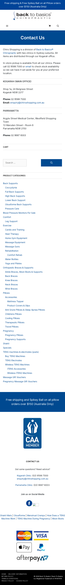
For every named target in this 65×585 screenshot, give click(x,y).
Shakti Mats (6, 515)
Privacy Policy (8, 581)
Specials (7, 347)
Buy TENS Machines (15, 356)
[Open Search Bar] (58, 25)
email (28, 66)
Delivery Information (17, 574)
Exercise (7, 225)
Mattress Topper (15, 301)
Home (4, 574)
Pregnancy (8, 331)
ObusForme (19, 515)
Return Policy (7, 576)
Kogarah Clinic (24, 475)
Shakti (6, 343)
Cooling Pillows (12, 318)
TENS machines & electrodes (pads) (21, 352)
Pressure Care (12, 208)
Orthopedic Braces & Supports (18, 267)
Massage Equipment (15, 242)
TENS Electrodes (13, 360)
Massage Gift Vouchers (14, 377)
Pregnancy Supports (15, 339)
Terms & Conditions (10, 578)
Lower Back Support (15, 200)
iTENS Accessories (16, 368)
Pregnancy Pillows (14, 335)
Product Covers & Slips (18, 305)
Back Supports (10, 183)
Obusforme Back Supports (18, 204)
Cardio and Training (14, 229)
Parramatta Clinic (23, 485)
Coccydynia (11, 187)
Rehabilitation (11, 250)
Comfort (7, 217)
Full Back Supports (14, 191)
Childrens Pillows (13, 314)
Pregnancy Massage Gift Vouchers (20, 381)
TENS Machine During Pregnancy (33, 518)
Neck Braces (11, 284)
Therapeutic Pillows (14, 322)
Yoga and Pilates (13, 263)
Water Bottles (11, 259)
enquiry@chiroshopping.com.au (27, 102)
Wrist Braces (11, 288)
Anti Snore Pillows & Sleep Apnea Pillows (25, 309)
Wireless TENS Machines (17, 364)
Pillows (6, 293)
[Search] (51, 162)
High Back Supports (15, 196)
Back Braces (11, 276)
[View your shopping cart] (50, 25)
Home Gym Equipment (16, 238)
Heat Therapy (12, 234)
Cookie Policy (22, 581)
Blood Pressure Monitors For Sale (19, 213)
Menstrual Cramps (36, 515)
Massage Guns (12, 246)
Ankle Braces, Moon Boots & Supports (23, 272)
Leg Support (11, 221)
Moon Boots (58, 518)
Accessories (11, 297)
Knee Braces (11, 280)
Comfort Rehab (14, 255)
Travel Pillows (11, 326)
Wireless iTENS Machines (19, 373)
